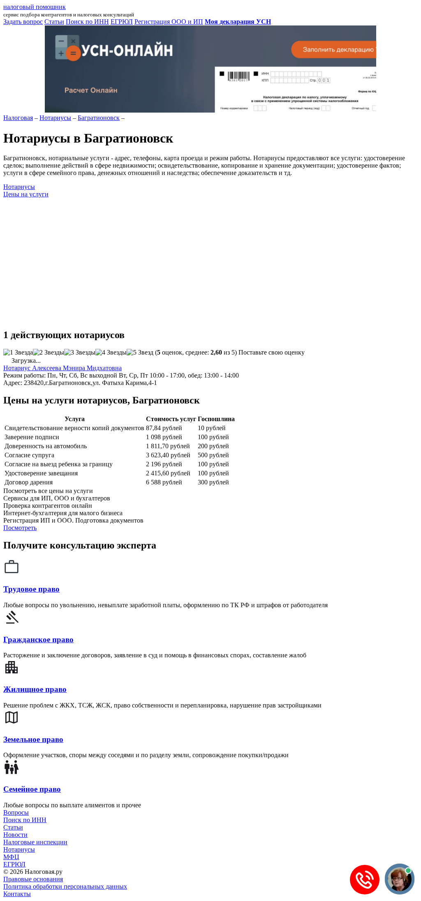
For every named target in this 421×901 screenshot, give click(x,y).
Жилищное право (35, 689)
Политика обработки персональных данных (65, 886)
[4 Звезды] (111, 352)
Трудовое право (31, 589)
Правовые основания (33, 879)
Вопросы (16, 812)
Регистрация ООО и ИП (168, 21)
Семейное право (32, 789)
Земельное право (33, 739)
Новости (15, 834)
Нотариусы (19, 849)
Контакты (17, 893)
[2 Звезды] (48, 352)
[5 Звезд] (140, 352)
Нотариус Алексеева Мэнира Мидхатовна (62, 367)
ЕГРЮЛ (14, 864)
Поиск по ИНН (24, 819)
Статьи (13, 827)
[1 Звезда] (18, 352)
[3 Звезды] (79, 352)
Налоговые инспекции (35, 842)
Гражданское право (38, 639)
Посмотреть (20, 527)
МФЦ (11, 856)
